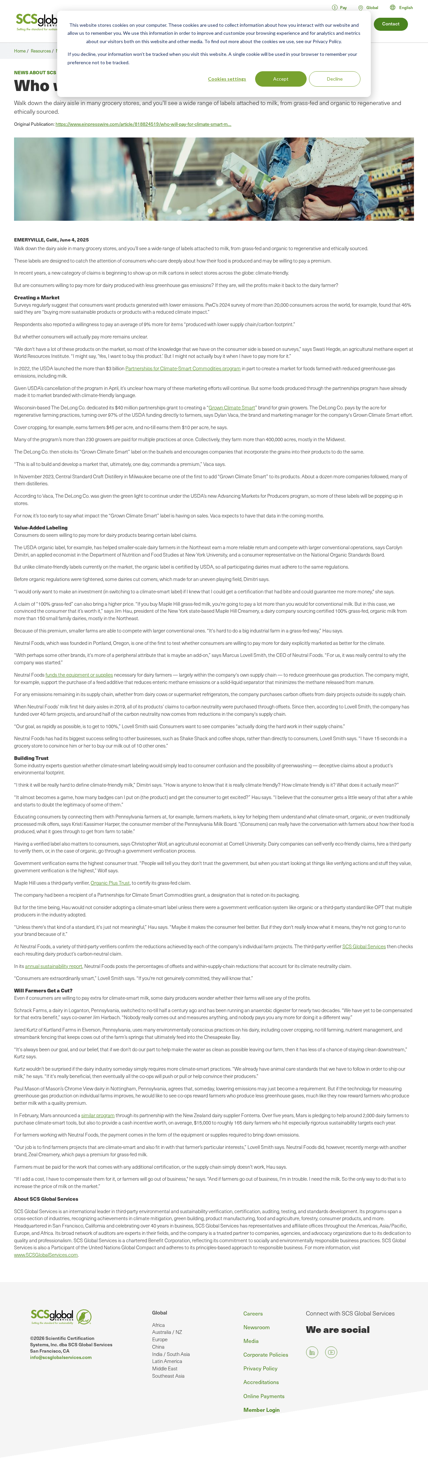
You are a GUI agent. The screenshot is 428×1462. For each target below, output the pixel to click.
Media (251, 1340)
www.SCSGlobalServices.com (46, 1254)
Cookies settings (227, 79)
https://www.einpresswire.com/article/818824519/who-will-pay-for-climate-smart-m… (143, 124)
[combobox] (404, 7)
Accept (281, 79)
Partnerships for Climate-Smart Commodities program (183, 368)
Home (20, 51)
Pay (343, 7)
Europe (160, 1339)
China (158, 1346)
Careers (253, 1313)
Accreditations (261, 1381)
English (406, 7)
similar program (98, 1115)
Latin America (167, 1361)
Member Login (261, 1409)
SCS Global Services (364, 946)
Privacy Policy (260, 1368)
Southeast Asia (168, 1375)
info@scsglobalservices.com (61, 1357)
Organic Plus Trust (110, 882)
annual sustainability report (53, 966)
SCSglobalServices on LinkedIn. (312, 1352)
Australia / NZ (167, 1332)
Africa (158, 1325)
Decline (335, 79)
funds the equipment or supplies (79, 674)
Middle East (165, 1368)
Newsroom (256, 1327)
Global (159, 1312)
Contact (391, 23)
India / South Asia (171, 1354)
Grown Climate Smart (232, 407)
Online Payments (264, 1395)
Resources (41, 51)
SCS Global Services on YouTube (331, 1352)
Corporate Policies (265, 1354)
